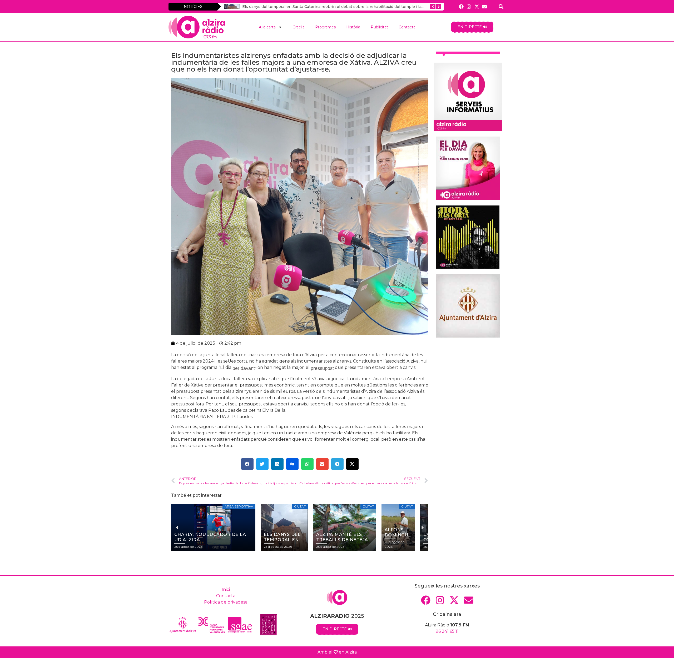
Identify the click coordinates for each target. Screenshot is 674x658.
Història (353, 27)
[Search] (501, 6)
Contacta (407, 27)
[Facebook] (461, 6)
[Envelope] (484, 6)
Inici (226, 589)
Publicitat (379, 27)
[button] (247, 464)
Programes (325, 27)
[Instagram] (469, 6)
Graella (299, 27)
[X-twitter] (476, 6)
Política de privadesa (225, 602)
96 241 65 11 (447, 631)
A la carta (267, 27)
